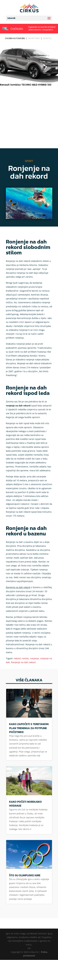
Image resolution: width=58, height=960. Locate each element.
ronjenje (34, 658)
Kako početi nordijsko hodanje (25, 804)
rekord (17, 658)
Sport (29, 161)
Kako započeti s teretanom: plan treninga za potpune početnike (29, 728)
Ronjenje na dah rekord (23, 662)
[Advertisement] (29, 117)
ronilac (25, 658)
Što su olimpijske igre (24, 875)
